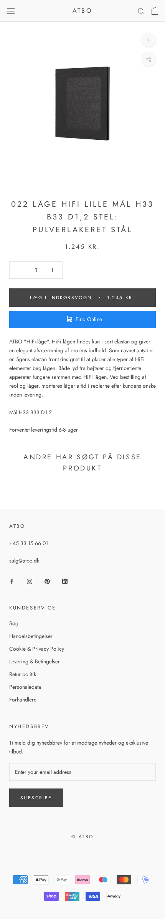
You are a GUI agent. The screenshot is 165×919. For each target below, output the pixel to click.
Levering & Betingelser (34, 661)
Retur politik (22, 674)
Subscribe (36, 797)
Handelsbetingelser (31, 636)
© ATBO (82, 836)
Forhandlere (22, 699)
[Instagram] (29, 580)
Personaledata (25, 687)
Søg (13, 623)
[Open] (11, 11)
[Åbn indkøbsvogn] (155, 11)
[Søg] (141, 11)
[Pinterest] (47, 580)
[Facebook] (12, 580)
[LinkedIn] (65, 580)
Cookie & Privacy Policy (36, 649)
